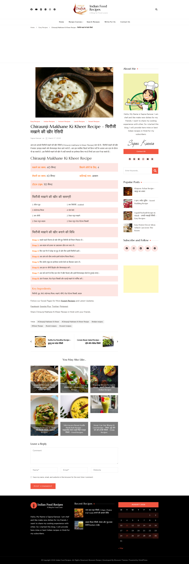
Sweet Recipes (93, 121)
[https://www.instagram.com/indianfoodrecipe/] (133, 248)
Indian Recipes (49, 121)
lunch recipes (52, 326)
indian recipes (98, 322)
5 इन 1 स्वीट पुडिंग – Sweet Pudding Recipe (144, 202)
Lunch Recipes (79, 121)
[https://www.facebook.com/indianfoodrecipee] (126, 248)
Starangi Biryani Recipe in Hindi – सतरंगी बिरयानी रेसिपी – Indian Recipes (104, 387)
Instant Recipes (64, 121)
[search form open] (156, 9)
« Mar (120, 548)
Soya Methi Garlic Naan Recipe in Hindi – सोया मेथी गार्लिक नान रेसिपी (44, 387)
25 (127, 536)
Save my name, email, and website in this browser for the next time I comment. (63, 477)
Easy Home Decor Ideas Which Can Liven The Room (144, 228)
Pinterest (64, 306)
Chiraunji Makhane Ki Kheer (49, 322)
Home (61, 22)
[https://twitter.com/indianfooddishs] (140, 248)
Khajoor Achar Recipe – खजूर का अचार (144, 190)
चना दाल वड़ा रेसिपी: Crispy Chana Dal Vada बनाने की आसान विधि (98, 511)
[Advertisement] (94, 45)
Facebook (35, 306)
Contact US (141, 151)
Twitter (55, 306)
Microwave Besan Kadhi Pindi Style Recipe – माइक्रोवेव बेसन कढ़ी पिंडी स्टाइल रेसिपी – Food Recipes (74, 428)
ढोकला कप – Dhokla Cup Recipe (74, 388)
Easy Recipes (35, 121)
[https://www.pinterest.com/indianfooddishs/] (154, 248)
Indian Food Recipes (98, 7)
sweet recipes (65, 326)
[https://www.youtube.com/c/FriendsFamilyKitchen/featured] (147, 248)
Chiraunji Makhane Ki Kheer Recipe (76, 322)
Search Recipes (93, 22)
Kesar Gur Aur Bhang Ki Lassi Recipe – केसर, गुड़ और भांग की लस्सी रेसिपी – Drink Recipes (104, 428)
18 (127, 530)
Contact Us (125, 22)
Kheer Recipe (38, 326)
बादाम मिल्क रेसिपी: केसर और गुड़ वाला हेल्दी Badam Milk (98, 523)
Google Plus (45, 306)
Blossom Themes (121, 560)
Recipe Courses (75, 22)
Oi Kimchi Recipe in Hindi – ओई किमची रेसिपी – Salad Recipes (44, 430)
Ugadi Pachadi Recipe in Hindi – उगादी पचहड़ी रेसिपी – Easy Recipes (145, 215)
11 (127, 525)
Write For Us (110, 22)
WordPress (142, 560)
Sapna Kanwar (36, 138)
